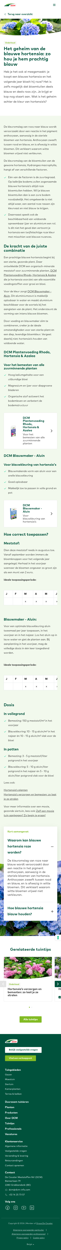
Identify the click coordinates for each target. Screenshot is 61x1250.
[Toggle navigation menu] (54, 5)
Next (58, 984)
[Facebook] (7, 1208)
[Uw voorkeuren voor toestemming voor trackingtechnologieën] (58, 938)
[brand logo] (10, 5)
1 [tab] (29, 1007)
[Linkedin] (32, 1208)
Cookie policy (39, 1238)
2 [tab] (31, 1007)
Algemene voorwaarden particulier (28, 1230)
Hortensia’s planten (16, 790)
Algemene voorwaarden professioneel (29, 1234)
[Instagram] (16, 1208)
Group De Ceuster (44, 1224)
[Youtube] (24, 1208)
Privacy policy (22, 1238)
